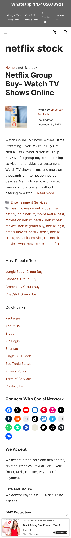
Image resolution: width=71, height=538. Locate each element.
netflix (38, 220)
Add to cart (62, 532)
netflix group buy (31, 226)
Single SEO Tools (18, 356)
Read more (45, 193)
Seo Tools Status (18, 364)
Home (10, 67)
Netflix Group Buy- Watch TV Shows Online (32, 84)
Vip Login (12, 341)
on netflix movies (29, 238)
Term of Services (18, 379)
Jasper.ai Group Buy (20, 279)
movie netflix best (50, 214)
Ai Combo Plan (46, 17)
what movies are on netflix (38, 244)
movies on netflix (18, 220)
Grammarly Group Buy (22, 287)
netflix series (38, 232)
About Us (12, 326)
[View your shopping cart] (54, 32)
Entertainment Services (29, 202)
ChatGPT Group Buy (21, 294)
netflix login (55, 226)
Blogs (9, 333)
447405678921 (48, 4)
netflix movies (16, 232)
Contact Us (14, 386)
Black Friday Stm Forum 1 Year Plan (43, 525)
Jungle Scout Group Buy (24, 272)
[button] (65, 32)
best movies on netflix (28, 208)
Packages (12, 318)
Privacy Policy (16, 371)
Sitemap (11, 348)
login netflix (26, 214)
